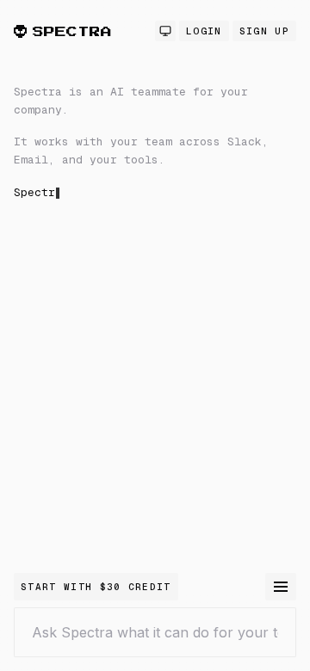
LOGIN (204, 31)
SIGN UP (264, 31)
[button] (155, 279)
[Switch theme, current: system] (165, 31)
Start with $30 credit (96, 587)
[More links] (280, 586)
